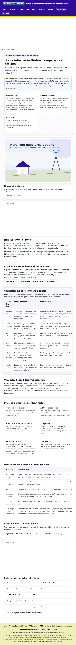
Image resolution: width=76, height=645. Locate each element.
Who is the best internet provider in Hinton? (24, 589)
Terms (55, 629)
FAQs (27, 9)
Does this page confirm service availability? (24, 613)
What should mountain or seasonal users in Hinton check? (30, 583)
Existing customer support (62, 626)
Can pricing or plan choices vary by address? (24, 607)
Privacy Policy (46, 629)
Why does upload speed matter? (20, 601)
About (34, 9)
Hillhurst (28, 534)
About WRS (38, 626)
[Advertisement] (38, 31)
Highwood (9, 534)
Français (6, 13)
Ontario (20, 9)
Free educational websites (29, 629)
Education (51, 9)
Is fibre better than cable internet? (21, 595)
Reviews (42, 9)
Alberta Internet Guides (18, 626)
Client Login (61, 9)
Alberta (12, 9)
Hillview (37, 534)
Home (5, 9)
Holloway (59, 534)
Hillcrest (19, 534)
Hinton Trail (48, 534)
